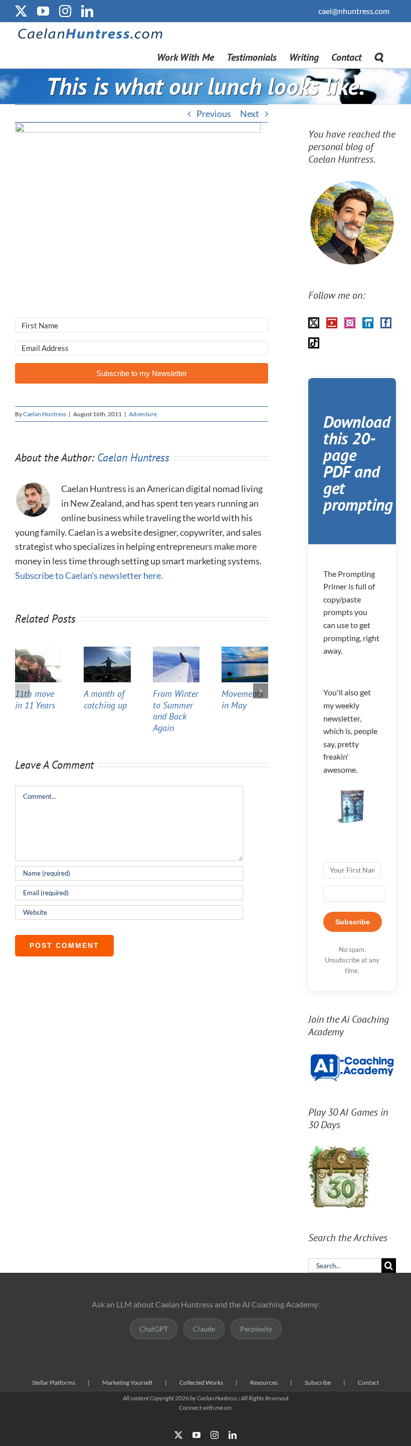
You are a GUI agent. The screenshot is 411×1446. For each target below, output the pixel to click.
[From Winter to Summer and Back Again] (176, 652)
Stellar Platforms (53, 1382)
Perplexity (256, 1328)
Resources (264, 1382)
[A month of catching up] (107, 652)
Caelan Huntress (44, 414)
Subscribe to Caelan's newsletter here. (89, 575)
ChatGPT (153, 1328)
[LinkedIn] (367, 322)
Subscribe (318, 1382)
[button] (378, 56)
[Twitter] (313, 322)
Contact (368, 1382)
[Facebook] (385, 322)
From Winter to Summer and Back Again (175, 711)
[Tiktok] (313, 342)
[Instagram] (349, 322)
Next (249, 113)
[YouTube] (331, 322)
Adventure (143, 414)
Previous (213, 113)
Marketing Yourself (127, 1382)
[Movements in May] (245, 652)
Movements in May (242, 699)
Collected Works (201, 1382)
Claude (204, 1328)
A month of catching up (105, 699)
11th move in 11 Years (35, 699)
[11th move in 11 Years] (38, 652)
